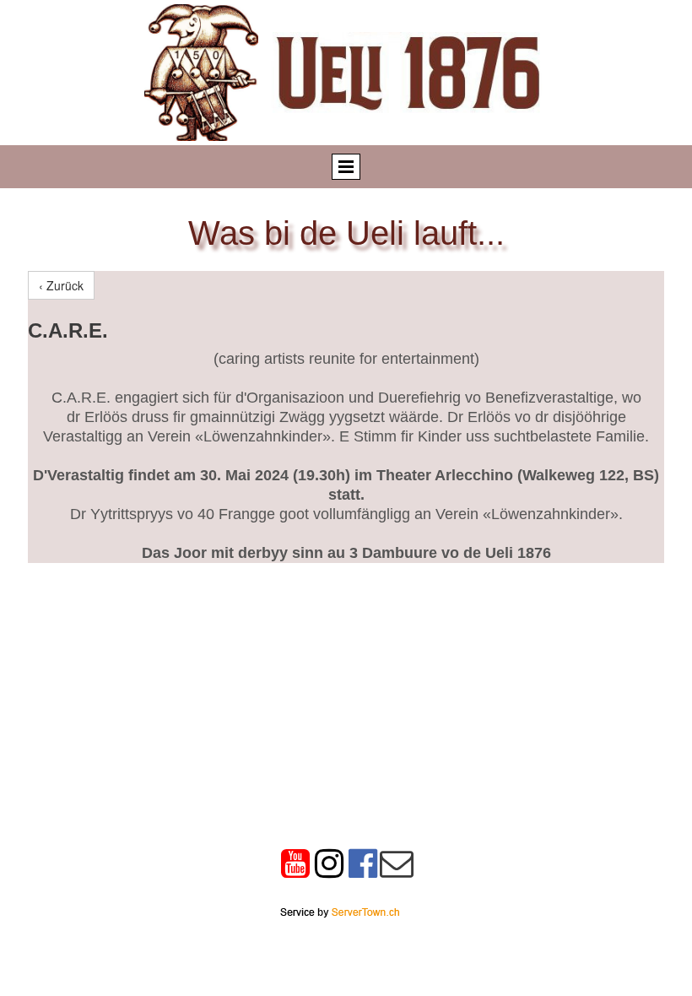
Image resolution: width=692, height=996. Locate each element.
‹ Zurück (61, 285)
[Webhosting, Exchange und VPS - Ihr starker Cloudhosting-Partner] (339, 910)
